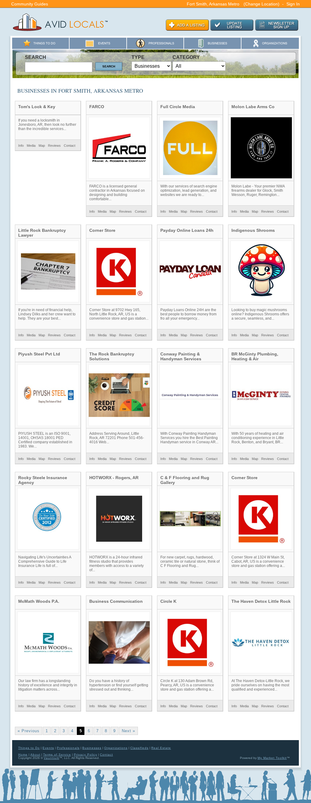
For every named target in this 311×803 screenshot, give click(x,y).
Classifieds (139, 748)
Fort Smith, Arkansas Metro (213, 4)
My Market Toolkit (272, 758)
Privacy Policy (85, 754)
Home (23, 754)
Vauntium (51, 758)
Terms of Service (57, 754)
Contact (69, 145)
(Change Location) (261, 4)
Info (21, 145)
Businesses (91, 748)
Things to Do (29, 748)
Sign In (293, 4)
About (35, 754)
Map (42, 145)
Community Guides (29, 4)
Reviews (54, 145)
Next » (128, 731)
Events (48, 748)
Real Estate (161, 748)
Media (31, 145)
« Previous (28, 731)
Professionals (68, 748)
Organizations (116, 748)
